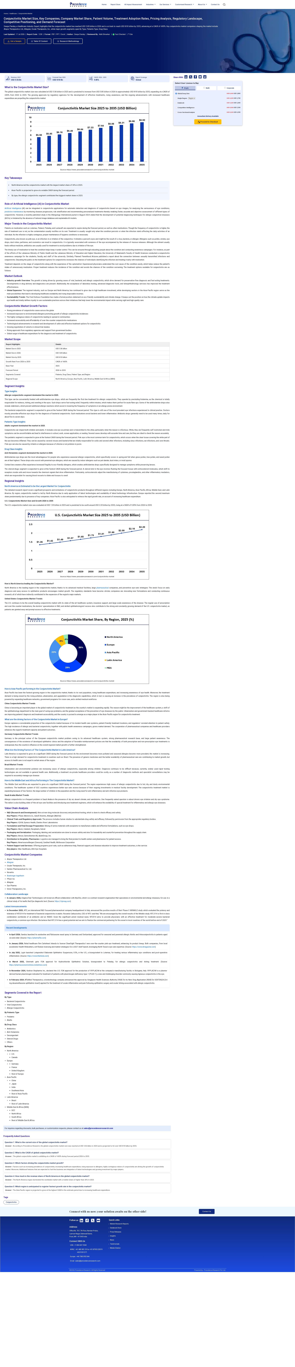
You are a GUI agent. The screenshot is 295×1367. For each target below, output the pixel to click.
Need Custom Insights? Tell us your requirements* (136, 690)
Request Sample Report (146, 709)
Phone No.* (123, 682)
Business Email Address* (128, 673)
